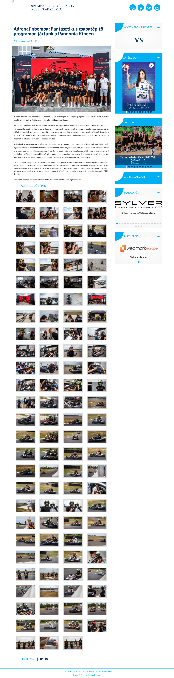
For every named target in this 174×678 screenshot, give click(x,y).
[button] (157, 7)
